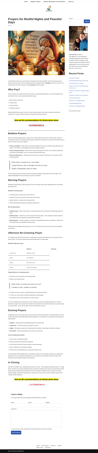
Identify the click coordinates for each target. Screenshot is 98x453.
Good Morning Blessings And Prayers (78, 80)
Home (26, 1)
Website (48, 402)
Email (30, 402)
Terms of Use (39, 447)
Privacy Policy (45, 445)
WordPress (21, 451)
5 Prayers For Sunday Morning (77, 100)
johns (10, 25)
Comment (14, 409)
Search (71, 18)
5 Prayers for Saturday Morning (77, 106)
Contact (59, 445)
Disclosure (48, 447)
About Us (71, 1)
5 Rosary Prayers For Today (76, 83)
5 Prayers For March (74, 78)
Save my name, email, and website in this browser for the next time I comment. (32, 429)
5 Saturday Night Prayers (75, 103)
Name (13, 402)
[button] (65, 1)
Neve (9, 451)
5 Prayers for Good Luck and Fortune (78, 95)
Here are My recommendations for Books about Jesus (36, 120)
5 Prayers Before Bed (74, 98)
